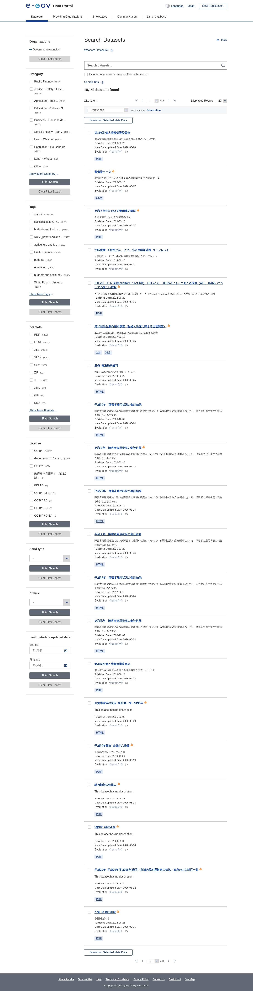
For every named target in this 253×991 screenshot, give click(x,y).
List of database (156, 16)
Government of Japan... (52, 458)
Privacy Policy (141, 979)
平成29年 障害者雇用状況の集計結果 (118, 491)
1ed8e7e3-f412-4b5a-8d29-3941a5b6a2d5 (89, 171)
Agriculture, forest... (50, 100)
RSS (223, 39)
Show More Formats (41, 410)
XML (40, 387)
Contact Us (159, 979)
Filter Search (50, 181)
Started (33, 644)
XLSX (41, 357)
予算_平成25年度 (105, 912)
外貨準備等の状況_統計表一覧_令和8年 (118, 703)
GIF (39, 395)
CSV (40, 365)
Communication (127, 16)
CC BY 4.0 (43, 500)
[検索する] (223, 65)
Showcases (100, 16)
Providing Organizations (67, 16)
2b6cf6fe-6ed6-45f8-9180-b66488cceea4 (89, 326)
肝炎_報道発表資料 (106, 365)
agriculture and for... (50, 244)
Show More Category (42, 173)
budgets (43, 259)
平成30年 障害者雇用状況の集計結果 (118, 404)
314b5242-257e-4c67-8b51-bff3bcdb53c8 (89, 784)
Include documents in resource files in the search (118, 74)
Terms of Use (85, 979)
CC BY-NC (43, 508)
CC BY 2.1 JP (45, 492)
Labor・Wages (46, 158)
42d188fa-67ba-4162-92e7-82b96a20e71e (89, 283)
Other (41, 166)
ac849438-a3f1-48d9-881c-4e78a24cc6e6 (89, 620)
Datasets (37, 16)
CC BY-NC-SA (45, 515)
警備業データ (102, 171)
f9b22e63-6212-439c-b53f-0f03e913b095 (89, 663)
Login (191, 5)
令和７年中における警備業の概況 (115, 210)
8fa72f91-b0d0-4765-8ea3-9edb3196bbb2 (89, 490)
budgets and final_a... (51, 229)
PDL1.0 (41, 485)
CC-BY (42, 466)
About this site (66, 979)
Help (99, 979)
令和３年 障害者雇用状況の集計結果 (117, 447)
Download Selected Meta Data (108, 120)
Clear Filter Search (49, 58)
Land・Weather (47, 139)
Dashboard (175, 979)
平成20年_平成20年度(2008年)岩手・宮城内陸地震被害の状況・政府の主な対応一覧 (146, 869)
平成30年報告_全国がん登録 (111, 745)
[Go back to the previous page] (142, 101)
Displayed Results (202, 100)
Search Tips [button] (91, 82)
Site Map (190, 979)
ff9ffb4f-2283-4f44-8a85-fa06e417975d (89, 534)
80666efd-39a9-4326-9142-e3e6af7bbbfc (89, 912)
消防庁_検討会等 (104, 827)
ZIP (39, 372)
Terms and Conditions (117, 979)
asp (98, 352)
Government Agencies (46, 49)
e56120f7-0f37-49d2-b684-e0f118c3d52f (89, 577)
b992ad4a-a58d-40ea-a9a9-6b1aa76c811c (89, 827)
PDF (41, 334)
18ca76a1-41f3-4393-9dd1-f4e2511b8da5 (89, 447)
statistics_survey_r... (50, 221)
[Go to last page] (175, 101)
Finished (34, 659)
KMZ (40, 402)
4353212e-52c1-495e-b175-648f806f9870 (89, 132)
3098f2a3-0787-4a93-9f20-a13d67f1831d (89, 745)
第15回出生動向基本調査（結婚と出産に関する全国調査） (130, 326)
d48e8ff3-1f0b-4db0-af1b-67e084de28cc (89, 249)
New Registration (212, 5)
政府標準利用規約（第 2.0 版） (50, 475)
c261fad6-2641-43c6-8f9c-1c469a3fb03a (89, 365)
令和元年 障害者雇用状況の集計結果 (117, 620)
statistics (43, 214)
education (44, 267)
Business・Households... (49, 122)
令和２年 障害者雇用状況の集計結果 (117, 534)
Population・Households (49, 149)
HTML (42, 342)
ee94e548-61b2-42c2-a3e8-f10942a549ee (89, 210)
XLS (41, 349)
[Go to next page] (168, 101)
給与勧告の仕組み (105, 784)
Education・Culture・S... (49, 110)
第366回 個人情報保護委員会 (112, 132)
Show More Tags (39, 294)
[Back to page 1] (136, 101)
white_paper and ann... (52, 237)
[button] (174, 6)
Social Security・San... (52, 131)
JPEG (41, 380)
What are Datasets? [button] (96, 50)
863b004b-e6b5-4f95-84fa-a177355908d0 (89, 404)
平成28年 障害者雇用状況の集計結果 (118, 577)
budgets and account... (52, 274)
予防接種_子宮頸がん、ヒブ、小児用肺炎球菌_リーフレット (131, 249)
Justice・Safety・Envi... (49, 91)
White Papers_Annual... (48, 284)
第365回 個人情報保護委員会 (112, 663)
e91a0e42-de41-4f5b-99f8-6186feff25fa (89, 702)
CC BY (43, 450)
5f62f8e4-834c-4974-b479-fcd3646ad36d (89, 869)
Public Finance (47, 81)
